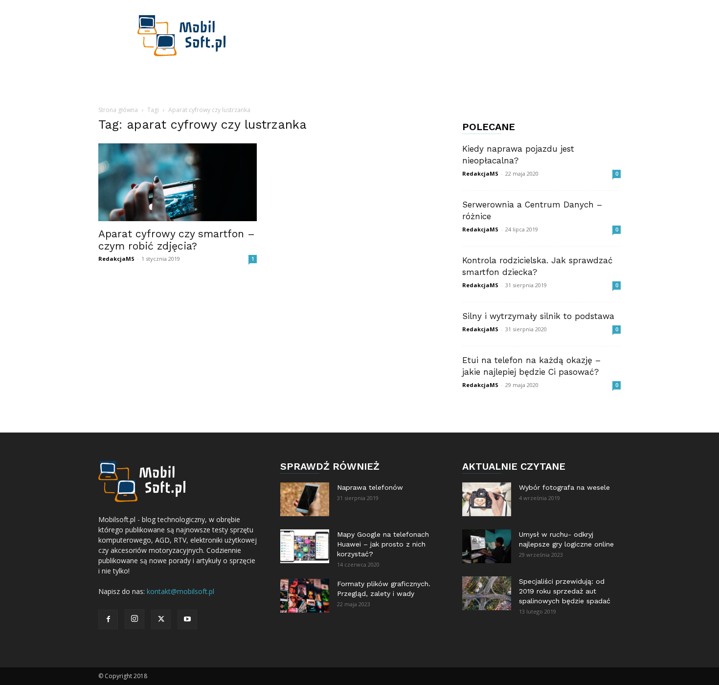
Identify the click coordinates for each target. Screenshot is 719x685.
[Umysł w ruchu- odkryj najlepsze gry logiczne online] (486, 546)
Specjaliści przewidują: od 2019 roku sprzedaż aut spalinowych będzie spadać (564, 591)
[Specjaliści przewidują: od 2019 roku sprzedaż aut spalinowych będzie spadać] (486, 593)
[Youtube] (187, 619)
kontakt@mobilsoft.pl (180, 591)
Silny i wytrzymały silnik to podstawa (538, 316)
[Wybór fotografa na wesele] (486, 499)
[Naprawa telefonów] (304, 499)
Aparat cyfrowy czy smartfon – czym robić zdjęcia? (176, 240)
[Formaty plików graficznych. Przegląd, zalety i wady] (304, 596)
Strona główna (118, 110)
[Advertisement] (443, 36)
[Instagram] (134, 619)
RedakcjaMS (116, 258)
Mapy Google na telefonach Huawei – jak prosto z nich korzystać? (383, 544)
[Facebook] (108, 619)
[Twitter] (161, 619)
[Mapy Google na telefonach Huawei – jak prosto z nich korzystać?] (304, 546)
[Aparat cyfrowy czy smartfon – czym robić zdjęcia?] (177, 182)
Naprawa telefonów (370, 487)
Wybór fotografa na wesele (564, 487)
